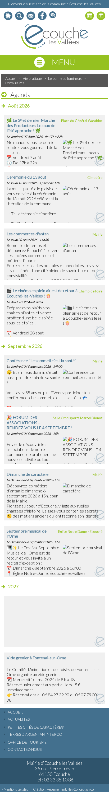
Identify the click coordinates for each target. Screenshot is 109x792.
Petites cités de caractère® (36, 727)
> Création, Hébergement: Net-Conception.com (64, 789)
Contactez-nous (25, 749)
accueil (15, 712)
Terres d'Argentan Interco (35, 734)
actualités (19, 719)
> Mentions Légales (14, 789)
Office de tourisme (27, 742)
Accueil (10, 78)
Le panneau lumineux (64, 78)
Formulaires (15, 83)
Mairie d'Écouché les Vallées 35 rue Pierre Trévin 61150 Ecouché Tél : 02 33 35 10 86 (55, 771)
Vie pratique (32, 78)
